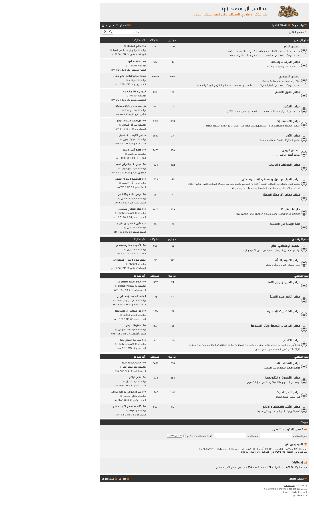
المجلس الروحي (291, 150)
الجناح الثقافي (301, 356)
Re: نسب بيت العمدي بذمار (133, 340)
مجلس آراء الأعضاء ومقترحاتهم (243, 55)
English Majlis (290, 209)
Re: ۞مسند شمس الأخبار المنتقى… (128, 406)
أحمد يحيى (132, 227)
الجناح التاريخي (301, 276)
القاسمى (133, 66)
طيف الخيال (131, 381)
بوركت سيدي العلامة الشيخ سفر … (129, 76)
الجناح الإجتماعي (300, 239)
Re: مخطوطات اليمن (136, 325)
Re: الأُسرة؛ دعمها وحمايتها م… (130, 245)
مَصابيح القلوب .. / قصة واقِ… (131, 135)
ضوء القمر (132, 154)
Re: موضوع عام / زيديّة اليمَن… (131, 194)
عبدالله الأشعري (129, 125)
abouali (133, 264)
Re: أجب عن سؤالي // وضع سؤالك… (128, 392)
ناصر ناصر (133, 80)
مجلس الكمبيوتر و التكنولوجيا (282, 377)
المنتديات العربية (289, 492)
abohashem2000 (127, 213)
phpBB (297, 489)
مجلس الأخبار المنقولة (270, 85)
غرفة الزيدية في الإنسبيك (284, 223)
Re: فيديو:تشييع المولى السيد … (129, 164)
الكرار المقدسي (223, 467)
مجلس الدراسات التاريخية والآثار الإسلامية (275, 325)
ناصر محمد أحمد (130, 367)
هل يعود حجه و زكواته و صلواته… (130, 106)
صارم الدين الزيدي (129, 168)
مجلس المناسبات (272, 55)
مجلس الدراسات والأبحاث (285, 61)
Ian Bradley (289, 485)
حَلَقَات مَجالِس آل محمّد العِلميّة (281, 194)
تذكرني (189, 436)
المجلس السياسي (289, 76)
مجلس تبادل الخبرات (288, 392)
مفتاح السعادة (130, 396)
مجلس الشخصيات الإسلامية (283, 311)
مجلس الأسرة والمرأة (287, 260)
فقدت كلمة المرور (203, 436)
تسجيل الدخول (294, 429)
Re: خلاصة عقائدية (137, 61)
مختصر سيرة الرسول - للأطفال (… (129, 260)
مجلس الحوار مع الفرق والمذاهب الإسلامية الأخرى (270, 179)
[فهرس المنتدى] (288, 11)
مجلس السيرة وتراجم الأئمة (283, 282)
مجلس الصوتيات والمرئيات (284, 164)
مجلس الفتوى (291, 106)
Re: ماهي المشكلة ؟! (135, 46)
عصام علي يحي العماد (126, 300)
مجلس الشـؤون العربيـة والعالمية (212, 85)
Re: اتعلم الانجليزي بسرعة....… (131, 209)
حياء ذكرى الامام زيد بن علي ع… (130, 223)
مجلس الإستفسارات (288, 121)
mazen (133, 96)
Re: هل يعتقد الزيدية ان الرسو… (130, 120)
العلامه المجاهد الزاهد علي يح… (131, 296)
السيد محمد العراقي (127, 329)
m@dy (133, 410)
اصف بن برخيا (131, 110)
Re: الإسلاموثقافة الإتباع (134, 363)
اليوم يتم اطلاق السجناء (134, 91)
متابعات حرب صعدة (244, 85)
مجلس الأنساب (291, 340)
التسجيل (277, 429)
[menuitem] (281, 25)
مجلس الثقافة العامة (287, 363)
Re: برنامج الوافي (137, 377)
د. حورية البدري (130, 139)
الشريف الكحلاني (129, 198)
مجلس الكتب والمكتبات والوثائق (281, 406)
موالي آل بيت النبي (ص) (125, 50)
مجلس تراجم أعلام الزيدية (285, 296)
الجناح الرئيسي (301, 40)
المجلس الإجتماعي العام (285, 245)
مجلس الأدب (292, 135)
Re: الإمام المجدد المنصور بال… (131, 282)
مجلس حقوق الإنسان (287, 91)
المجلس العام (292, 46)
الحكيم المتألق (130, 315)
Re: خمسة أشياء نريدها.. (134, 150)
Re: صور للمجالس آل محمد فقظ (130, 311)
